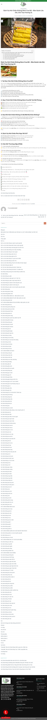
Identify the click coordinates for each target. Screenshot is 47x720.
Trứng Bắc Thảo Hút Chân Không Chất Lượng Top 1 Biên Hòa (14, 647)
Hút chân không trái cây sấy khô (8, 603)
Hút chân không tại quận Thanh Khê (8, 568)
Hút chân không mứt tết (6, 497)
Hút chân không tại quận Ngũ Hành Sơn (9, 565)
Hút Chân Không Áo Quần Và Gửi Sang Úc (10, 284)
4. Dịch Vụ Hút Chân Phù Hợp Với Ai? (10, 57)
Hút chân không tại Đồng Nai (7, 554)
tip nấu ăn (3, 645)
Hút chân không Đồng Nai (6, 370)
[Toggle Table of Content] (31, 51)
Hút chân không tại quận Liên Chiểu (8, 563)
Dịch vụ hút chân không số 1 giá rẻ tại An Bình (11, 258)
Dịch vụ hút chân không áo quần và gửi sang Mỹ (11, 243)
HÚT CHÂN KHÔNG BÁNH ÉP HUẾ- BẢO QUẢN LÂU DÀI (13, 298)
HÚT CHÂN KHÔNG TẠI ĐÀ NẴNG (8, 552)
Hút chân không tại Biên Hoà (7, 550)
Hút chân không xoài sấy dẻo (7, 614)
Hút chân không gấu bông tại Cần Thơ (9, 379)
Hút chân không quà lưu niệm (7, 519)
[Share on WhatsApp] (18, 200)
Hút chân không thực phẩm (7, 585)
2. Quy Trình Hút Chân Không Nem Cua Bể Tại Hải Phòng (14, 55)
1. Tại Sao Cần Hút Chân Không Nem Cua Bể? (12, 53)
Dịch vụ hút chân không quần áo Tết (9, 256)
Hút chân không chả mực (6, 348)
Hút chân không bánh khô (6, 300)
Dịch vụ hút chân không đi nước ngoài (9, 251)
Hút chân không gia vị (5, 385)
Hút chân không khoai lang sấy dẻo (8, 451)
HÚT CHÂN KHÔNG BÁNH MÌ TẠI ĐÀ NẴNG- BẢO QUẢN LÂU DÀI (15, 302)
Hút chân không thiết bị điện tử (7, 576)
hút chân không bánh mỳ (6, 304)
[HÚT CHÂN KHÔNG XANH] (23, 4)
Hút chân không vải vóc (6, 607)
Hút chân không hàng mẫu (6, 399)
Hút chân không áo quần (6, 276)
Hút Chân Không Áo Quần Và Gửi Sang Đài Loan (11, 282)
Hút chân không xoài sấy (6, 612)
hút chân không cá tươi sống (7, 337)
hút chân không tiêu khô (6, 592)
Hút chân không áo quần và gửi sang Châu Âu (11, 280)
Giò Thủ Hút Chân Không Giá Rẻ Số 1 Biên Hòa (11, 267)
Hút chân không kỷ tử (5, 453)
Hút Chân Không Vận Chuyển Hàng (8, 609)
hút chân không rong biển (6, 544)
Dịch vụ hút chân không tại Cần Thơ (8, 260)
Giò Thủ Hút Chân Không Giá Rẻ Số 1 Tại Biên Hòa (12, 269)
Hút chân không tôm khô (6, 594)
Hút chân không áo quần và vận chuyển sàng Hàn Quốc (13, 287)
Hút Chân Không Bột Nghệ (6, 331)
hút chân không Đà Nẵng (6, 361)
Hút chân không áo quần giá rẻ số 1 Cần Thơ (10, 278)
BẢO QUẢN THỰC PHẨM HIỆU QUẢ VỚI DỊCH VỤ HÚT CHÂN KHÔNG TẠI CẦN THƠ (19, 232)
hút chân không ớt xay (6, 517)
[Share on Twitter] (22, 200)
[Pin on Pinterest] (27, 200)
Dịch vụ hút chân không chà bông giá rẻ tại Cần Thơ (12, 247)
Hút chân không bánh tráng (7, 315)
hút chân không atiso (5, 289)
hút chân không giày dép (6, 388)
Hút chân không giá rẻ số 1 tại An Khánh (9, 381)
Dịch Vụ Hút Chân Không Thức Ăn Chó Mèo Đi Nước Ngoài (13, 262)
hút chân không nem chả (6, 504)
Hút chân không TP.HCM (6, 598)
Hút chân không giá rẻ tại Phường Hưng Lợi (10, 383)
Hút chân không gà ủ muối (6, 372)
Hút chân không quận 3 (6, 526)
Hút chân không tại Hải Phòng (7, 557)
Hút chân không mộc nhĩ (6, 486)
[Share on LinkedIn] (29, 200)
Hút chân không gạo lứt (6, 374)
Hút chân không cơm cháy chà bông (9, 359)
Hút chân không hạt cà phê (7, 407)
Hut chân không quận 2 (6, 524)
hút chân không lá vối (5, 464)
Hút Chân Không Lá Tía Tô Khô (7, 460)
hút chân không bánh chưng (7, 291)
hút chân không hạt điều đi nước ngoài (9, 416)
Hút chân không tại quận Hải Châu (8, 561)
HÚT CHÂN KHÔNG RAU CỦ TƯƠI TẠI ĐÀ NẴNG (11, 539)
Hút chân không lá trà (5, 462)
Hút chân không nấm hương (7, 500)
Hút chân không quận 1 (6, 522)
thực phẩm (3, 640)
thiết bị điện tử (4, 636)
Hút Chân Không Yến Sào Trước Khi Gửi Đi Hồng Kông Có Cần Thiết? (16, 669)
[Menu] (1, 4)
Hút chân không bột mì (6, 328)
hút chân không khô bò (6, 440)
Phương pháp (4, 634)
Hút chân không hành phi (6, 403)
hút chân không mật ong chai (7, 482)
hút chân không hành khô (6, 401)
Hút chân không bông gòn (6, 322)
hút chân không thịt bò (6, 579)
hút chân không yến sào (6, 618)
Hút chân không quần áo (6, 528)
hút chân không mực (5, 489)
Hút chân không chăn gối (6, 352)
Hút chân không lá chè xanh (7, 456)
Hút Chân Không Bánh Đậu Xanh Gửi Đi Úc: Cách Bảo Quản (13, 660)
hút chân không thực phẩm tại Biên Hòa (9, 590)
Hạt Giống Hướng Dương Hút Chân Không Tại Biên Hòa (13, 271)
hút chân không (4, 273)
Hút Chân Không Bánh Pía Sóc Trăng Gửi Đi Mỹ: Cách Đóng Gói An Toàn (16, 664)
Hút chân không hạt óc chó (7, 429)
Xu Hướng (3, 653)
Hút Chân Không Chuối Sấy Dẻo (8, 193)
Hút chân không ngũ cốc (6, 511)
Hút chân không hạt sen (6, 432)
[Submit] (45, 223)
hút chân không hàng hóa (6, 396)
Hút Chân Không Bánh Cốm (7, 293)
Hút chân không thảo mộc (6, 574)
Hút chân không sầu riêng (6, 548)
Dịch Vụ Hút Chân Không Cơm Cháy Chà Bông (11, 249)
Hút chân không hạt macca (7, 425)
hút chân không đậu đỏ (6, 363)
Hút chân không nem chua (6, 508)
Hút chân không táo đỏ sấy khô (8, 572)
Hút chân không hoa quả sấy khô (8, 438)
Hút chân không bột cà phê (7, 324)
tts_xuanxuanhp (29, 15)
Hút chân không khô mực (6, 447)
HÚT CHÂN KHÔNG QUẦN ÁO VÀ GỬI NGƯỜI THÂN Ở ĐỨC (14, 530)
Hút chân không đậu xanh (6, 366)
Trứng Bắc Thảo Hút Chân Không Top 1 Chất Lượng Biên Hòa (14, 649)
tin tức (2, 642)
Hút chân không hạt (5, 405)
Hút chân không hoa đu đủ (6, 436)
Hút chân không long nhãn (6, 475)
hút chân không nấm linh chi (7, 502)
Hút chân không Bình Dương (7, 320)
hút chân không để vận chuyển (7, 368)
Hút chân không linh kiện (6, 471)
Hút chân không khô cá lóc (7, 443)
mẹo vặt (2, 631)
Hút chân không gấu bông (6, 377)
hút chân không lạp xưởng (6, 467)
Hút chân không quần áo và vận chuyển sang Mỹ (11, 533)
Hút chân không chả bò (6, 342)
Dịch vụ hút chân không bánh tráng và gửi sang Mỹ (12, 245)
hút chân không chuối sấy (6, 357)
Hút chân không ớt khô (6, 515)
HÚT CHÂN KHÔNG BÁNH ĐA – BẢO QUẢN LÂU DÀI (12, 295)
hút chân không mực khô (6, 491)
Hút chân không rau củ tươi (7, 537)
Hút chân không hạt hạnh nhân (7, 418)
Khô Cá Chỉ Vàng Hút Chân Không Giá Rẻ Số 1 (11, 623)
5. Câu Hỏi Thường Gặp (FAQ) (9, 58)
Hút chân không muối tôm (6, 493)
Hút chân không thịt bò (6, 581)
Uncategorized (23, 8)
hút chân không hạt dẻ (6, 412)
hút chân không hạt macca (6, 427)
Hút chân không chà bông (6, 344)
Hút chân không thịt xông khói (7, 583)
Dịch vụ (2, 240)
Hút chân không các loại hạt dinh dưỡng (9, 339)
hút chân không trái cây (6, 601)
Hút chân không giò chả (6, 390)
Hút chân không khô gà (6, 445)
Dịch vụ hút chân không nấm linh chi (9, 254)
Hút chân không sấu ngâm (6, 546)
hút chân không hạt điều (6, 414)
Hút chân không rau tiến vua (7, 541)
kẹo (1, 620)
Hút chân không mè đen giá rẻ (7, 484)
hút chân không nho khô (6, 513)
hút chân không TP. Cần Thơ (7, 596)
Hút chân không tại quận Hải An (8, 559)
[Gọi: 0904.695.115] (0, 707)
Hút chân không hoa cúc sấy (7, 434)
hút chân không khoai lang (6, 449)
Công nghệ (3, 238)
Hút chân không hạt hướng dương (8, 423)
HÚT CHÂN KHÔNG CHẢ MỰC (7, 350)
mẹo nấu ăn (3, 629)
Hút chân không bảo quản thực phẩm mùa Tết (11, 317)
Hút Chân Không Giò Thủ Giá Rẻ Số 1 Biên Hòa (11, 392)
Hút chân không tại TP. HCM (7, 570)
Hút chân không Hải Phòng (6, 394)
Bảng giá (3, 229)
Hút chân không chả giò (6, 346)
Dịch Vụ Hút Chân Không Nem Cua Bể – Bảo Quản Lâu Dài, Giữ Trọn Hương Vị (17, 52)
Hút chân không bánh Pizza (7, 311)
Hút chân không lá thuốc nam (7, 458)
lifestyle (2, 625)
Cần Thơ (3, 234)
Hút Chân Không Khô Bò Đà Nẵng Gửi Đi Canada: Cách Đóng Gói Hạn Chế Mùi (18, 667)
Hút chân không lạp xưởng (6, 469)
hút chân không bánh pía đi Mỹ (7, 309)
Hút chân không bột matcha (7, 326)
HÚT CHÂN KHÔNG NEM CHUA (8, 506)
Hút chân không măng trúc (6, 480)
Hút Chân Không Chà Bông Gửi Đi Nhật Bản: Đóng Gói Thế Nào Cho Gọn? (17, 662)
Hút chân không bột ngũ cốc (7, 333)
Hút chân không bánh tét (6, 313)
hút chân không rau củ (6, 535)
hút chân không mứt (5, 495)
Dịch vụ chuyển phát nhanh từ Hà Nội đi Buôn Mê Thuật (13, 195)
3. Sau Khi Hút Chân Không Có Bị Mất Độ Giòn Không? (13, 56)
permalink (33, 203)
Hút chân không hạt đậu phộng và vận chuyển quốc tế (12, 410)
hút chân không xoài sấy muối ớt (8, 616)
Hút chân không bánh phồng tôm (8, 306)
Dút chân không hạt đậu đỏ (7, 265)
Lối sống (3, 627)
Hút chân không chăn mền (6, 355)
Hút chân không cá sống (6, 335)
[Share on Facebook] (20, 200)
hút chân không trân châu (6, 605)
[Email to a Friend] (25, 200)
